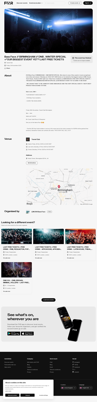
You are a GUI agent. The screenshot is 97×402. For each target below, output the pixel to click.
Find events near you (10, 364)
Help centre (7, 367)
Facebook (77, 367)
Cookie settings (43, 395)
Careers (29, 367)
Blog (28, 364)
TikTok (76, 364)
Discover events (22, 3)
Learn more (8, 391)
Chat (51, 362)
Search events (50, 3)
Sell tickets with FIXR (33, 362)
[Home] (8, 3)
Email (51, 367)
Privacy (29, 372)
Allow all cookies (12, 395)
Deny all (27, 395)
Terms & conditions (32, 369)
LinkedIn (76, 372)
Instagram (77, 362)
